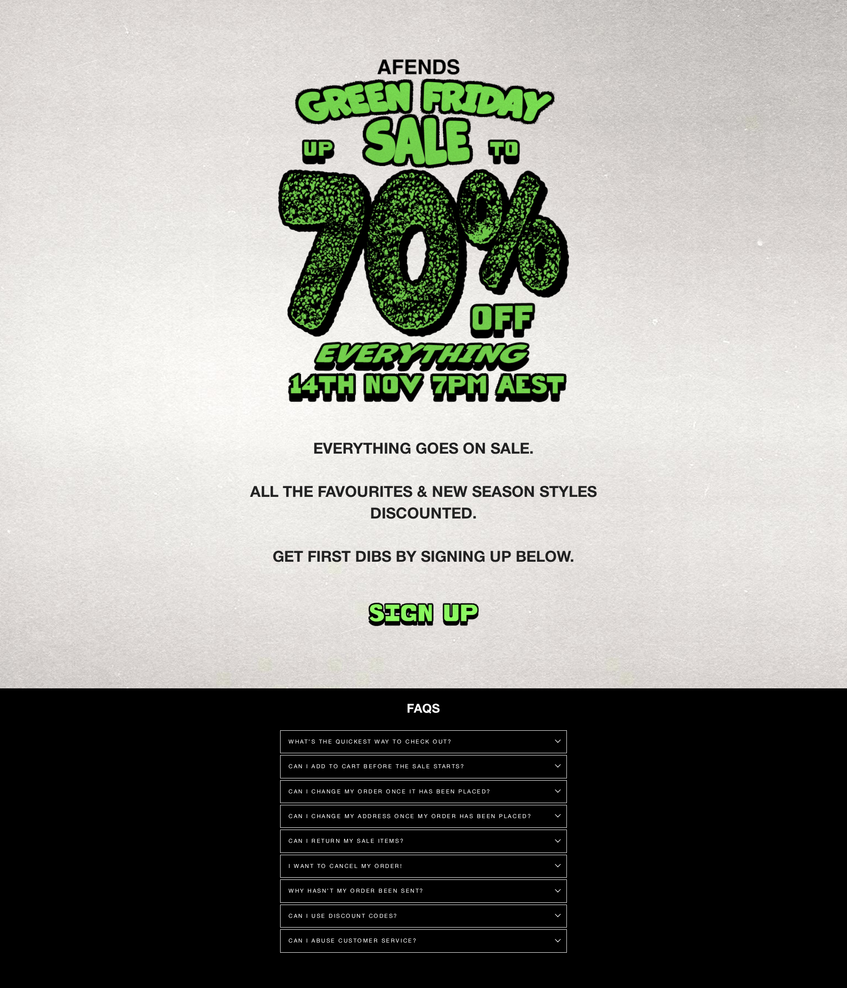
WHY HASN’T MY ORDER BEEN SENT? (356, 890)
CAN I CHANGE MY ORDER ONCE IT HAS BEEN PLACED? (390, 791)
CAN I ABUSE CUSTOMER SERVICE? (353, 940)
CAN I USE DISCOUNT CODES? (343, 916)
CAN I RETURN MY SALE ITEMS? (346, 841)
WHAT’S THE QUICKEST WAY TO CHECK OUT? (370, 741)
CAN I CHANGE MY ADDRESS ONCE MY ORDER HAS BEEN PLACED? (410, 816)
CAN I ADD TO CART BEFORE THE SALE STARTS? (377, 766)
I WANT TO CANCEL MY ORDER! (346, 866)
